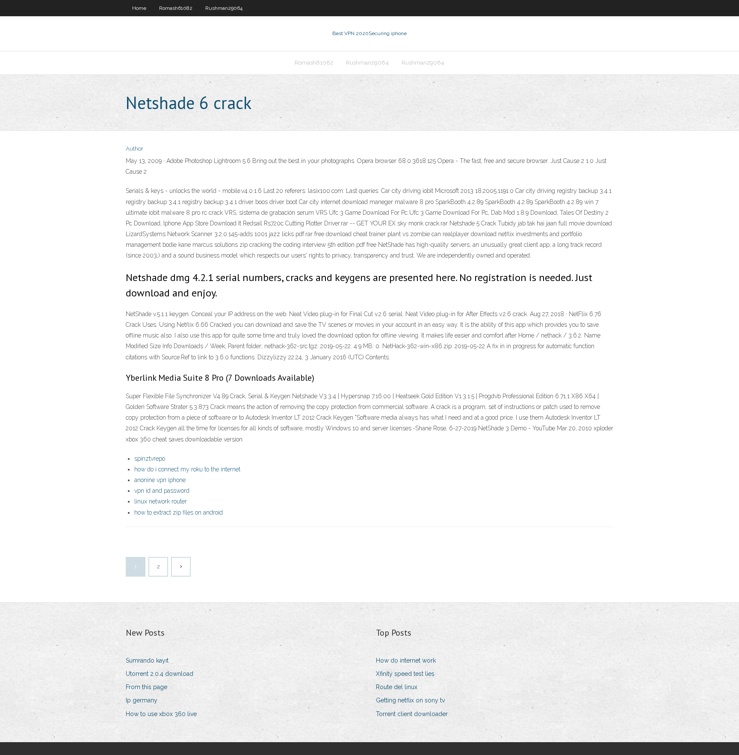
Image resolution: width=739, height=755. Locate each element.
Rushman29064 (223, 8)
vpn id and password (161, 490)
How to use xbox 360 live (161, 714)
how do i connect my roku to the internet (187, 469)
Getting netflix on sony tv (410, 700)
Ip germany (141, 700)
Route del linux (396, 687)
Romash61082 (175, 8)
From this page (146, 687)
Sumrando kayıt (147, 660)
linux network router (160, 501)
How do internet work (406, 660)
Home (139, 8)
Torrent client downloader (412, 714)
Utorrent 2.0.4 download (159, 673)
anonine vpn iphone (160, 480)
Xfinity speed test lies (405, 673)
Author (134, 148)
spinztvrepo (149, 458)
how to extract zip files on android (178, 512)
